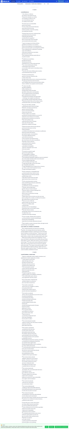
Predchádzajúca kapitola (34, 7)
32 (44, 3)
